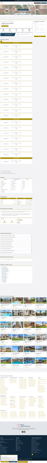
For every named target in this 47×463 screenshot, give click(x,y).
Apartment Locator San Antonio (4, 412)
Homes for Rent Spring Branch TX (13, 382)
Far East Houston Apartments (13, 406)
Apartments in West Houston (3, 387)
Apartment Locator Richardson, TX (14, 417)
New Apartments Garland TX (41, 386)
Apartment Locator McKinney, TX (32, 414)
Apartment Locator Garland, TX (13, 414)
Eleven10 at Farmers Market (5, 273)
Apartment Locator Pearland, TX (32, 416)
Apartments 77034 (2, 382)
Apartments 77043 (2, 383)
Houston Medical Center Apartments (33, 400)
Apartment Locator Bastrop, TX (4, 413)
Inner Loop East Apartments (32, 401)
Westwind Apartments (21, 408)
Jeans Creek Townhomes (16, 317)
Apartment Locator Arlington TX (23, 412)
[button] (16, 235)
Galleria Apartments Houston (22, 400)
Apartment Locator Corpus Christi (23, 413)
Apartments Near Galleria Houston (4, 388)
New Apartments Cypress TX (41, 385)
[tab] (1, 41)
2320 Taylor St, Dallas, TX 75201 (5, 24)
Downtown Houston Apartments (32, 397)
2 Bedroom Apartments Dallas (32, 385)
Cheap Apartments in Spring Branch (23, 388)
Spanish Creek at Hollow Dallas (5, 304)
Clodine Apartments (21, 398)
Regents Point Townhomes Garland (17, 304)
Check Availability (3, 307)
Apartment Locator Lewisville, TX (4, 416)
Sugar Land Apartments (40, 407)
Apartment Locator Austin (22, 411)
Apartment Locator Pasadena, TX (41, 415)
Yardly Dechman (26, 317)
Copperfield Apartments (22, 399)
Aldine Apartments (40, 397)
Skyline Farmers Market (5, 278)
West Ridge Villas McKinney (40, 304)
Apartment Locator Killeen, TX (13, 415)
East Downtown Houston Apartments (33, 398)
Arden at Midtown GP (39, 317)
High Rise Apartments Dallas (13, 381)
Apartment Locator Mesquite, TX (32, 415)
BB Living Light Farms (39, 341)
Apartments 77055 (2, 384)
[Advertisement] (16, 167)
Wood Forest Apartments (13, 407)
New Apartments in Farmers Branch (42, 388)
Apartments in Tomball (40, 399)
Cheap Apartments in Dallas (22, 387)
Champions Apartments (40, 400)
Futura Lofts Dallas (4, 274)
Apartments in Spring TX (41, 398)
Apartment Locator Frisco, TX (23, 414)
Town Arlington (3, 353)
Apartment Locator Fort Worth (32, 411)
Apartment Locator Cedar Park (41, 413)
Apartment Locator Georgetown (13, 412)
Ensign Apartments (38, 353)
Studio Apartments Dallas (31, 386)
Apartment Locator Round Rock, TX (14, 416)
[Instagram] (22, 432)
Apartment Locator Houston (4, 411)
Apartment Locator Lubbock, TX (32, 413)
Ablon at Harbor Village (16, 353)
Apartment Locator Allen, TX (32, 417)
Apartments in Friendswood (4, 398)
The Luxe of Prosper (4, 317)
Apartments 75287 (2, 381)
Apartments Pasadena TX (3, 401)
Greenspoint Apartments (41, 401)
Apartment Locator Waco (41, 411)
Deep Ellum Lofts (4, 272)
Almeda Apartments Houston (4, 397)
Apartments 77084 (2, 386)
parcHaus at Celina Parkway (28, 341)
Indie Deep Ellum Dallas (5, 276)
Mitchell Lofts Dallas (4, 277)
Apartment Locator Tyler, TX (41, 417)
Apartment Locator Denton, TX (4, 415)
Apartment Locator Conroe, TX (23, 417)
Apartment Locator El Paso (41, 412)
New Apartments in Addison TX (41, 387)
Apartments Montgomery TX (13, 398)
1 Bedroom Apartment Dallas (32, 384)
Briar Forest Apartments (22, 397)
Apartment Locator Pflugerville (32, 412)
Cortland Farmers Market (5, 271)
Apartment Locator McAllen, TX (23, 415)
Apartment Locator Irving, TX (4, 414)
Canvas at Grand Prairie (16, 341)
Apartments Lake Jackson (3, 400)
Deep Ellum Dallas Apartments (11, 21)
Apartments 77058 (2, 385)
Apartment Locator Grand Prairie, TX (42, 414)
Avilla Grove (2, 341)
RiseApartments (25, 425)
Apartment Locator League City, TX (5, 417)
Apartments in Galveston (3, 399)
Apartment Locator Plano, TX (13, 413)
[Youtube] (24, 432)
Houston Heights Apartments (32, 399)
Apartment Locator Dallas (13, 411)
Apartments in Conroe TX (13, 397)
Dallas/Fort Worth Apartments (4, 21)
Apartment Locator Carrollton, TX (23, 416)
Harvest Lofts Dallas (4, 275)
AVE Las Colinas (26, 353)
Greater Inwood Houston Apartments (23, 401)
